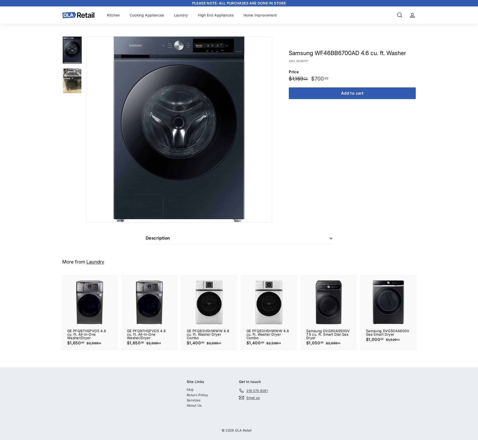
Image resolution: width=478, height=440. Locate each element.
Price (294, 72)
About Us (194, 405)
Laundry (181, 15)
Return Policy (197, 395)
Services (194, 400)
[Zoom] (179, 129)
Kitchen (113, 15)
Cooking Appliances (147, 15)
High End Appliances (216, 15)
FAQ (190, 390)
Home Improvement (260, 15)
